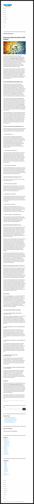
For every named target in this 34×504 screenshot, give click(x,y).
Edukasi (4, 8)
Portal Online (5, 18)
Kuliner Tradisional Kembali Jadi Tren (10, 419)
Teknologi (6, 471)
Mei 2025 (5, 449)
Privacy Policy (13, 501)
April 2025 (6, 450)
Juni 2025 (5, 448)
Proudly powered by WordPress (20, 501)
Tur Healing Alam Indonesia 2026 (9, 422)
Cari (4, 407)
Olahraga (4, 12)
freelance (22, 104)
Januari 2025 (6, 454)
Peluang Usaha (16, 400)
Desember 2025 (6, 441)
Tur (4, 472)
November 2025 (6, 442)
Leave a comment (5, 401)
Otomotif (4, 14)
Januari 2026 (6, 440)
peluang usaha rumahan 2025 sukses (16, 58)
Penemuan (5, 16)
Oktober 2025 (6, 443)
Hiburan (4, 10)
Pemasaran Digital (21, 400)
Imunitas (5, 464)
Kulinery (5, 465)
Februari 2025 (6, 453)
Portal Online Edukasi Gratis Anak (9, 417)
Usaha (8, 400)
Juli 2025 (5, 447)
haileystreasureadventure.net (7, 501)
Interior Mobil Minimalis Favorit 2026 (10, 418)
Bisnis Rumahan (11, 400)
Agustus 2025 (6, 446)
